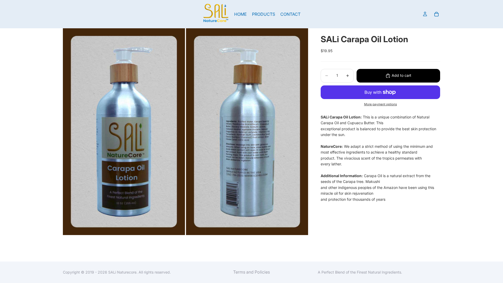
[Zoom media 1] (124, 131)
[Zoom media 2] (247, 131)
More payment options (380, 104)
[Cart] (436, 14)
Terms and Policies (251, 272)
